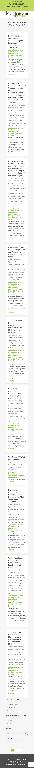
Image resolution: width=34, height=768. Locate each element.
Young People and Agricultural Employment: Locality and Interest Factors (17, 575)
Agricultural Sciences (16, 50)
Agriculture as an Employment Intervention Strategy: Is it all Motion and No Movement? (16, 334)
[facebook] (17, 9)
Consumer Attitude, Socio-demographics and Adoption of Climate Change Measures (17, 263)
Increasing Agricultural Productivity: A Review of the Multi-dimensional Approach (16, 506)
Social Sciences (11, 707)
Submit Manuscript (12, 724)
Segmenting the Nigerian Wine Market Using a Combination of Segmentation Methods (17, 648)
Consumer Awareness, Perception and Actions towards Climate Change (17, 405)
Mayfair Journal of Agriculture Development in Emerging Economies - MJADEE (16, 214)
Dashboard (10, 720)
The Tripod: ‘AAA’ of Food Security (16, 463)
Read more (11, 74)
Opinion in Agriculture (12, 711)
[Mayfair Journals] (16, 14)
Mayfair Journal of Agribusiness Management (15, 53)
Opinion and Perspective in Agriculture (13, 474)
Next (20, 750)
